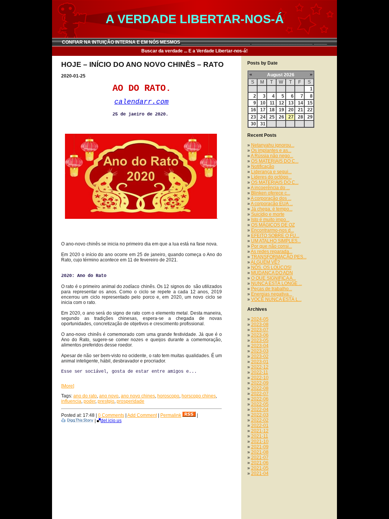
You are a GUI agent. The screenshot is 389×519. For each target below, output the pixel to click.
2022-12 (260, 367)
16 (253, 109)
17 (263, 109)
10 (263, 103)
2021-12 (260, 431)
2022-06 (260, 399)
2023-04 (260, 345)
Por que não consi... (271, 246)
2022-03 (260, 415)
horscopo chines (199, 396)
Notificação (262, 166)
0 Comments (111, 415)
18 (272, 109)
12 (281, 103)
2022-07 (260, 393)
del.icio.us (111, 420)
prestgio (106, 401)
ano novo (109, 396)
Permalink (170, 415)
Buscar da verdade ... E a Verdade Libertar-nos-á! (194, 51)
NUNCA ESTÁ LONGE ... (276, 283)
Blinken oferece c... (270, 193)
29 (310, 117)
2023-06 (260, 335)
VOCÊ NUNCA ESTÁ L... (276, 299)
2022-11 (259, 372)
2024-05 (260, 319)
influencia (71, 401)
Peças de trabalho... (271, 288)
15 (310, 103)
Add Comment (142, 415)
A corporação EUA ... (272, 203)
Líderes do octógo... (271, 177)
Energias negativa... (271, 294)
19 (281, 109)
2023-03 (260, 351)
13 (291, 103)
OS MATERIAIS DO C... (275, 161)
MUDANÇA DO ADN (272, 272)
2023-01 (260, 361)
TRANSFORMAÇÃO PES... (279, 257)
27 (291, 117)
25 (272, 117)
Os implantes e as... (271, 150)
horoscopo (168, 396)
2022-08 (260, 388)
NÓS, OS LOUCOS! (271, 267)
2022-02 (260, 420)
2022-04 (260, 409)
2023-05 (260, 340)
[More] (67, 386)
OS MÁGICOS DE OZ (273, 225)
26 (281, 117)
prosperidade (130, 401)
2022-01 (260, 425)
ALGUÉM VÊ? (265, 262)
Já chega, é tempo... (272, 209)
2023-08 (260, 324)
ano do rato (85, 396)
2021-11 (259, 436)
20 (291, 109)
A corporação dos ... (271, 198)
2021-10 (260, 441)
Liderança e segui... (271, 171)
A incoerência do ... (270, 187)
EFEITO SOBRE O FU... (275, 235)
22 (310, 109)
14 (300, 103)
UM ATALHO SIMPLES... (276, 241)
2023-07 (260, 329)
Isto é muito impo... (270, 219)
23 (253, 117)
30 (253, 124)
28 (300, 117)
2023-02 (260, 356)
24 (263, 117)
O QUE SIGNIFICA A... (273, 278)
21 (300, 109)
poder (89, 401)
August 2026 (280, 75)
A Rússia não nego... (272, 155)
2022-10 (260, 377)
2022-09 (260, 383)
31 (263, 124)
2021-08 (260, 452)
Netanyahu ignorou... (272, 145)
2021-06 (260, 462)
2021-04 (260, 473)
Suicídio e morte (268, 214)
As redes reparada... (272, 251)
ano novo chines (138, 396)
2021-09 (260, 446)
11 (272, 103)
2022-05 (260, 404)
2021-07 (260, 457)
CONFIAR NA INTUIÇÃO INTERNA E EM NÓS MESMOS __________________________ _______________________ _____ (194, 42)
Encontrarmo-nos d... (272, 230)
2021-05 (260, 468)
